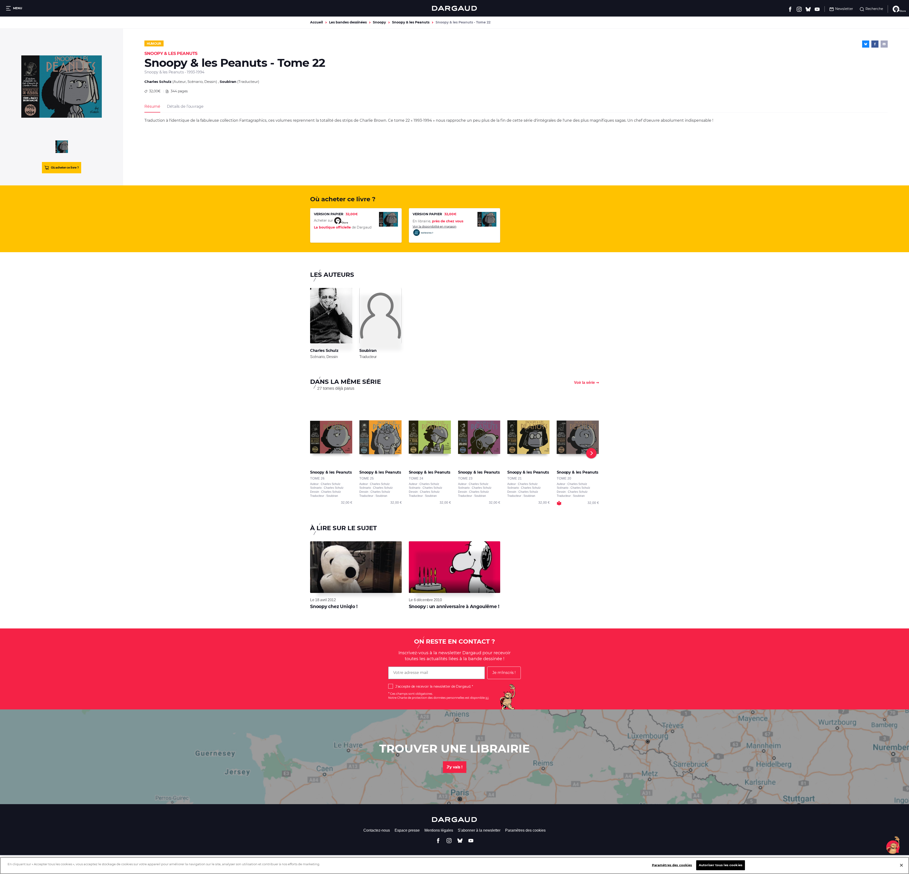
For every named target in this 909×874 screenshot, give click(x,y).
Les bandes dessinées (348, 22)
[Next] (591, 453)
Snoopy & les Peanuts (410, 22)
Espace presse (407, 830)
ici (487, 697)
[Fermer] (901, 865)
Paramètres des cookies (525, 830)
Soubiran (228, 81)
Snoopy (379, 22)
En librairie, (438, 221)
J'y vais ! (455, 767)
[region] (454, 865)
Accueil (316, 22)
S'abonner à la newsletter (479, 830)
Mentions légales (438, 830)
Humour (154, 43)
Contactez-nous (376, 830)
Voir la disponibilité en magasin (434, 226)
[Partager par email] (884, 44)
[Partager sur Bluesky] (865, 44)
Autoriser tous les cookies (720, 865)
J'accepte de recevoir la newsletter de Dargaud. (433, 686)
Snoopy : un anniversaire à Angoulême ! (454, 606)
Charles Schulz (157, 81)
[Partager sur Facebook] (874, 44)
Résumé (152, 106)
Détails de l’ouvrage (185, 106)
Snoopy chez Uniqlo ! (333, 606)
